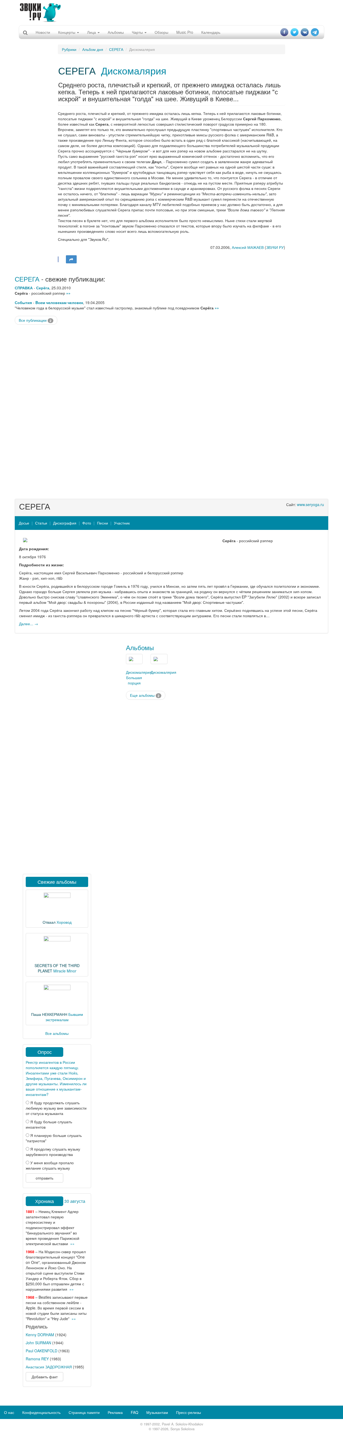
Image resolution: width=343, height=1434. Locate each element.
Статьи (41, 523)
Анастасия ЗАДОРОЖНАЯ (49, 1366)
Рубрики (69, 49)
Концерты (67, 32)
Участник (122, 523)
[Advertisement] (171, 12)
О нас (9, 1412)
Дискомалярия (133, 70)
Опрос (45, 1051)
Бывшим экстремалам (64, 1017)
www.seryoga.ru (310, 504)
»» (68, 293)
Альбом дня (92, 49)
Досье (24, 523)
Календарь (210, 32)
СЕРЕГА (116, 49)
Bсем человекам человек (59, 302)
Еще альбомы (144, 695)
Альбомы (116, 32)
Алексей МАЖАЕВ (248, 247)
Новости (43, 32)
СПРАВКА (24, 287)
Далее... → (28, 623)
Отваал (49, 922)
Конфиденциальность (41, 1412)
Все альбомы (57, 1033)
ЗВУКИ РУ (275, 247)
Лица (92, 32)
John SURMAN (38, 1342)
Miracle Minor (64, 971)
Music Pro (184, 32)
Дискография (64, 523)
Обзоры (161, 32)
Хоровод (64, 922)
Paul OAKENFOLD (41, 1350)
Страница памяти (84, 1412)
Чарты (138, 32)
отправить (44, 1178)
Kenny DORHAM (40, 1334)
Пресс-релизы (188, 1412)
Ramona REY (37, 1358)
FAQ (134, 1412)
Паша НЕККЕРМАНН (49, 1014)
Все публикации (35, 320)
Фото (86, 523)
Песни (102, 523)
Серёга (42, 287)
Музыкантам (157, 1412)
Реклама (115, 1412)
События (23, 302)
